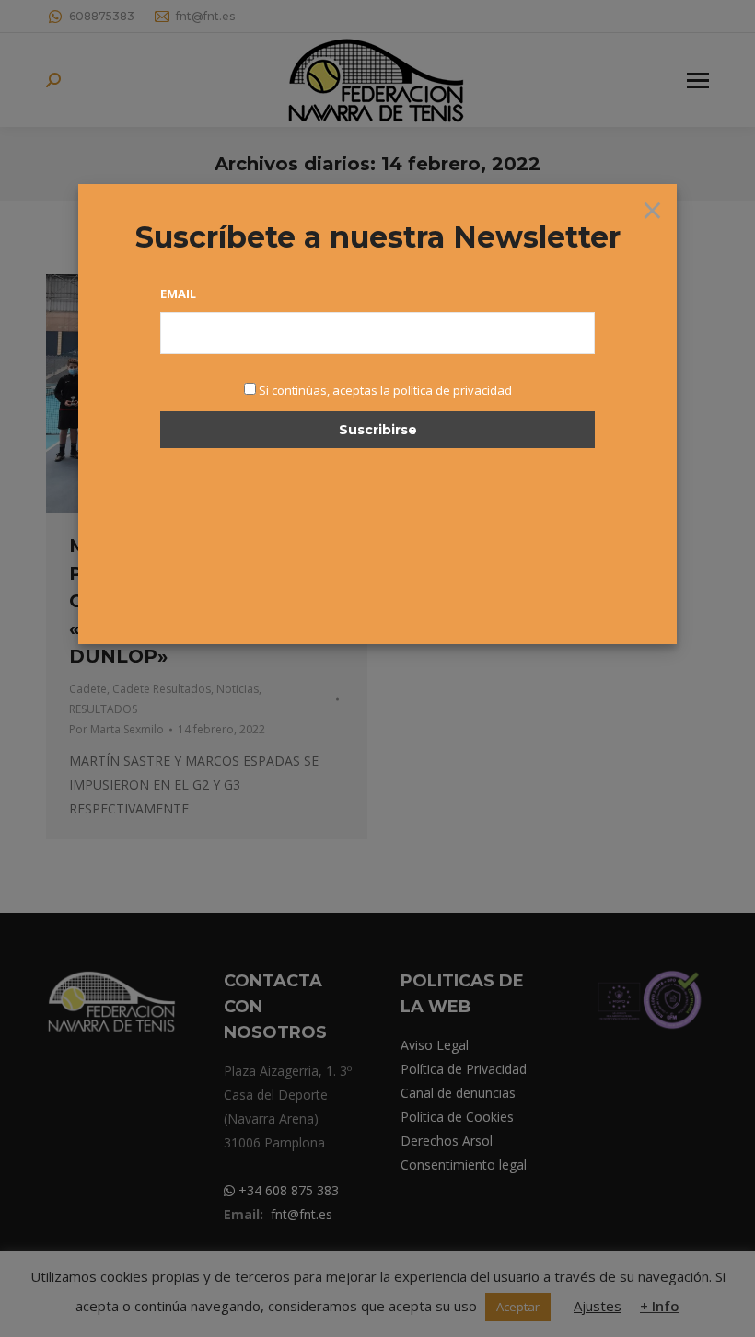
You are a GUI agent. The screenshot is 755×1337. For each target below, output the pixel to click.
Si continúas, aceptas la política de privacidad (385, 390)
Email (178, 293)
